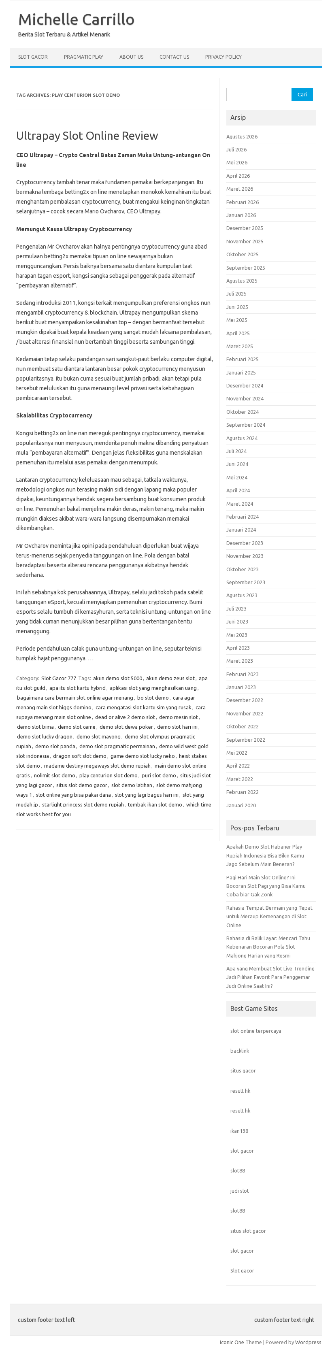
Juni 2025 (237, 307)
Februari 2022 (242, 792)
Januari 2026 (241, 215)
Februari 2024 (242, 516)
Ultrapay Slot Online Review (87, 135)
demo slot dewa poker (126, 727)
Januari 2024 (241, 529)
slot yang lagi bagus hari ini (147, 795)
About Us (131, 57)
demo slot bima (35, 727)
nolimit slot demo (54, 775)
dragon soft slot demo (79, 756)
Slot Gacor (33, 57)
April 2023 (238, 648)
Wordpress (308, 1342)
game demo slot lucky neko (143, 756)
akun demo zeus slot (170, 678)
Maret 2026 (239, 188)
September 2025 (245, 267)
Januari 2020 (241, 805)
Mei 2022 (236, 752)
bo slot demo (153, 697)
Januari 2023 (241, 687)
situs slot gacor (248, 1231)
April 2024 (238, 490)
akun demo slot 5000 (117, 678)
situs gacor (243, 1070)
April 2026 (238, 176)
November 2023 (245, 556)
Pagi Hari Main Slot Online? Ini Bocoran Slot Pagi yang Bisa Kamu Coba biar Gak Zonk (266, 886)
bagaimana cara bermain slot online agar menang (75, 697)
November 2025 (245, 241)
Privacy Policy (223, 57)
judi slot (239, 1191)
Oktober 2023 (242, 569)
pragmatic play (83, 57)
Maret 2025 (239, 346)
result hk (240, 1091)
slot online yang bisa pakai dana (73, 795)
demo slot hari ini (177, 727)
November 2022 (245, 713)
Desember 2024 (244, 385)
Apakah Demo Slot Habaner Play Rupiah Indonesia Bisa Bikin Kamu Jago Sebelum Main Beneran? (265, 855)
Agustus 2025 (242, 280)
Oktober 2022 (242, 726)
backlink (239, 1050)
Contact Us (174, 57)
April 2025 (238, 333)
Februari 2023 (242, 674)
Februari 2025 (242, 359)
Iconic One (232, 1342)
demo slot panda (55, 746)
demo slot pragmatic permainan (117, 746)
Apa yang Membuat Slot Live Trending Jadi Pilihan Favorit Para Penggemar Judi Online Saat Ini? (270, 977)
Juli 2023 (236, 608)
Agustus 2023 (242, 595)
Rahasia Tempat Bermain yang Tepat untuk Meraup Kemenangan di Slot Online (269, 916)
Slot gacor (242, 1270)
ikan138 (239, 1131)
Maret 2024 (239, 503)
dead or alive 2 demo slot (125, 717)
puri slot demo (159, 775)
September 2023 (245, 582)
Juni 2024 (237, 464)
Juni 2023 (237, 621)
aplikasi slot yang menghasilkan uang (153, 688)
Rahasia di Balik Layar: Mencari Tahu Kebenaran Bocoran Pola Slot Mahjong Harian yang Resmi (268, 946)
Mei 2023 (236, 635)
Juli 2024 (236, 451)
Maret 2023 (239, 661)
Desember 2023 (244, 543)
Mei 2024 (236, 477)
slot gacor (242, 1150)
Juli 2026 (236, 149)
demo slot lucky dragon (44, 736)
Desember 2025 (244, 228)
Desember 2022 (244, 700)
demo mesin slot (178, 717)
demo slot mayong (99, 736)
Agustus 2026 (242, 136)
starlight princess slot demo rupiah (83, 804)
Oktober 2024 (242, 412)
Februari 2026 (242, 202)
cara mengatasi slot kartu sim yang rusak (144, 707)
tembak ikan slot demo (155, 804)
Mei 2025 (236, 320)
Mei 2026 (236, 162)
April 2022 (238, 765)
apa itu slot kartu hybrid (77, 688)
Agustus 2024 (242, 438)
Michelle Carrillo (76, 19)
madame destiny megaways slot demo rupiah (97, 765)
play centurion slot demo (108, 775)
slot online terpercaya (255, 1031)
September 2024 (245, 425)
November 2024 (245, 398)
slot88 (237, 1170)
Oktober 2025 (242, 254)
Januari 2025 (241, 372)
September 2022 (245, 740)
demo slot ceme (77, 727)
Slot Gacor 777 (58, 678)
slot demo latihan (131, 785)
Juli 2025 (236, 293)
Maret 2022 (239, 779)
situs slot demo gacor (81, 785)
